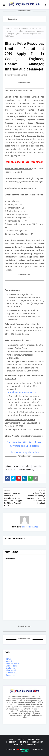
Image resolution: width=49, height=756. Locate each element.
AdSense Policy (12, 663)
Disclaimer (10, 668)
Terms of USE (11, 673)
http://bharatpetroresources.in (21, 392)
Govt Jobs (37, 466)
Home (7, 29)
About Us (9, 661)
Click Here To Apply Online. (24, 452)
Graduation (10, 469)
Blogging (25, 750)
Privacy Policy (12, 670)
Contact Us (10, 675)
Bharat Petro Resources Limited (22, 29)
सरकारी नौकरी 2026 (13, 75)
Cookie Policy (11, 666)
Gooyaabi (24, 752)
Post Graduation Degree (27, 469)
